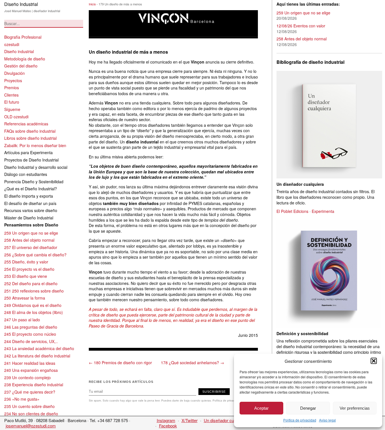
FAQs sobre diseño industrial (30, 131)
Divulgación (14, 73)
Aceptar (261, 408)
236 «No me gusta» (21, 399)
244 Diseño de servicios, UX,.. (31, 341)
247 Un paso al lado (22, 319)
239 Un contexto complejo (27, 377)
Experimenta (323, 211)
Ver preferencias (355, 408)
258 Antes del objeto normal (29, 240)
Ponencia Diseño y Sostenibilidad (33, 181)
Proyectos (13, 80)
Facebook (168, 426)
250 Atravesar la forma (24, 298)
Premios (11, 87)
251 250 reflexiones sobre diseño (34, 291)
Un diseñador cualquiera (226, 420)
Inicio (92, 4)
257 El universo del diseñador (30, 247)
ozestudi (11, 44)
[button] (374, 361)
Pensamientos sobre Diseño (31, 225)
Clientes (11, 95)
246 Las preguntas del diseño (30, 327)
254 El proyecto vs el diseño (29, 269)
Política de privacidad (299, 420)
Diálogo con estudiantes (25, 174)
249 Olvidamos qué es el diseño (32, 305)
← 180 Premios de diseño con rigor (120, 362)
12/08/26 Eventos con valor (300, 26)
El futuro (11, 102)
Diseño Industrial (21, 4)
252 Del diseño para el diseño (30, 283)
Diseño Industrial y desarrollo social (35, 167)
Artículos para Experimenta (28, 152)
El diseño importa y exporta (28, 196)
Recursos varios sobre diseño (30, 210)
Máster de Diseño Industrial (28, 218)
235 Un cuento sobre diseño (29, 406)
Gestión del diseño (20, 66)
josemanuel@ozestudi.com (31, 426)
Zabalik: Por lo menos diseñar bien (35, 145)
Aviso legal (327, 420)
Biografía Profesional (22, 37)
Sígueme (12, 109)
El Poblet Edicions (292, 211)
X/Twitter (190, 420)
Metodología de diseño (24, 59)
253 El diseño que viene (25, 276)
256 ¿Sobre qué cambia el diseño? (35, 254)
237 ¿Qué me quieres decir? (29, 392)
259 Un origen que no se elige (31, 233)
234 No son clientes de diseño (31, 413)
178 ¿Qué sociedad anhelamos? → (192, 362)
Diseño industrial (19, 51)
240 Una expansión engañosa (31, 370)
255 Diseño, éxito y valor (26, 262)
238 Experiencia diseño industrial (33, 384)
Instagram (166, 420)
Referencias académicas (26, 123)
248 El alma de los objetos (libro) (33, 312)
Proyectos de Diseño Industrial (31, 160)
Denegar (308, 408)
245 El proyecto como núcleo (30, 334)
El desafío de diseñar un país (30, 203)
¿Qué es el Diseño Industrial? (30, 188)
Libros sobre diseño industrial (30, 138)
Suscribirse (214, 391)
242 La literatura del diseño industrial (37, 356)
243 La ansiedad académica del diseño (39, 348)
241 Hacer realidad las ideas (29, 363)
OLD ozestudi (16, 116)
